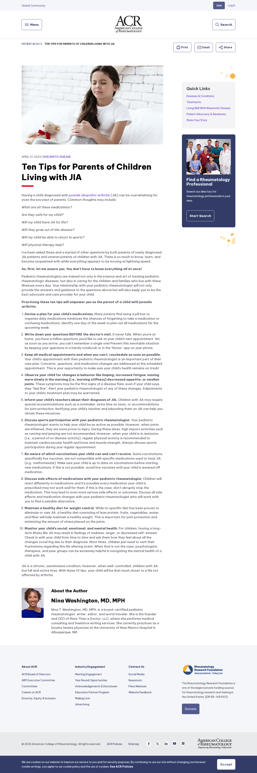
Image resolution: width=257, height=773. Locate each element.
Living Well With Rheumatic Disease (208, 108)
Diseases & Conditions (200, 96)
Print (184, 47)
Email (206, 47)
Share (228, 47)
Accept (226, 764)
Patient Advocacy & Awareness (206, 114)
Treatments (193, 102)
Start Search (200, 216)
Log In (231, 5)
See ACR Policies (121, 766)
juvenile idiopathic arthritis (89, 195)
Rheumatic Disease (57, 157)
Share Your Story (196, 120)
